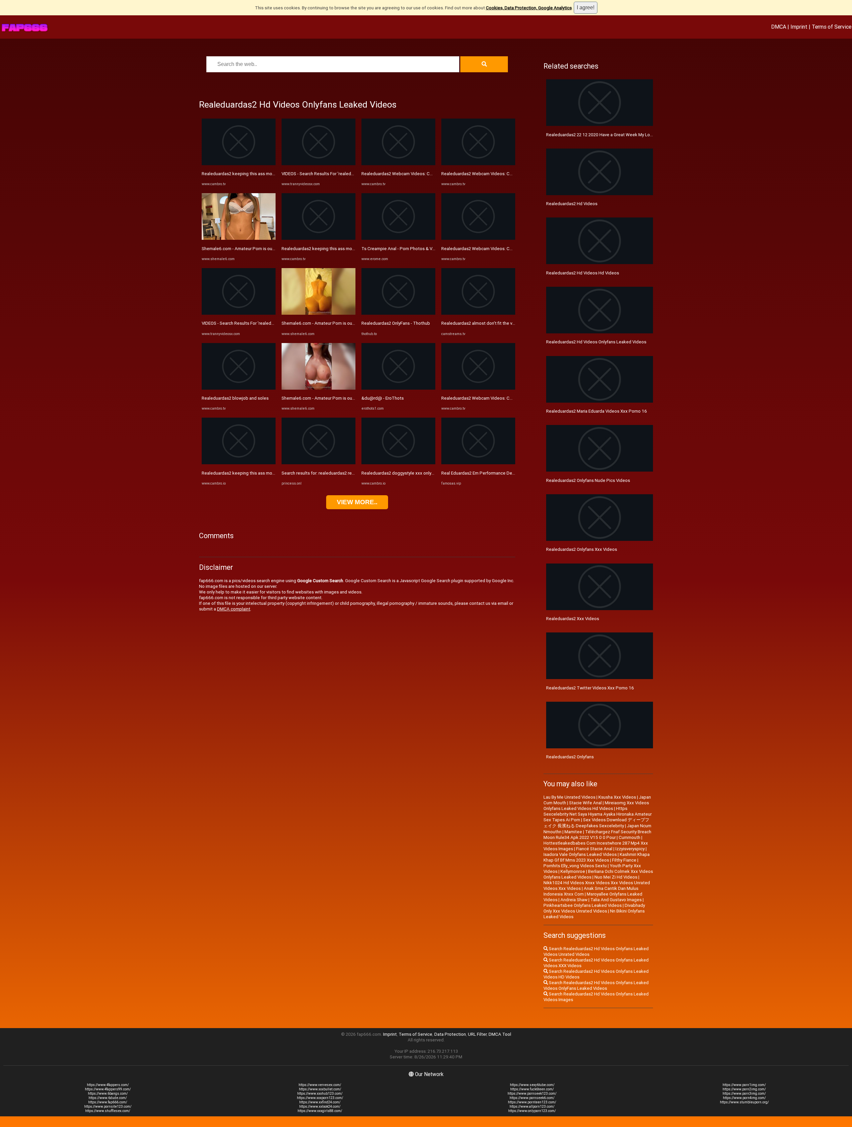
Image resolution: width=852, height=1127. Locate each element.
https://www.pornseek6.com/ (532, 1098)
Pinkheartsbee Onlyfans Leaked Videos (582, 905)
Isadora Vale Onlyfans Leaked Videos (580, 854)
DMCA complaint (233, 609)
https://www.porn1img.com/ (744, 1085)
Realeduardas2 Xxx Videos (572, 618)
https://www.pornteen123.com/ (532, 1102)
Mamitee (573, 832)
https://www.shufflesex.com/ (107, 1111)
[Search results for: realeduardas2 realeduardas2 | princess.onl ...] (318, 463)
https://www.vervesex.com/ (320, 1085)
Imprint (798, 26)
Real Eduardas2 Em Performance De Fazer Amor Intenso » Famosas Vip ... (513, 473)
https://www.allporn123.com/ (532, 1106)
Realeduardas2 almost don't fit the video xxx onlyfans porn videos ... (508, 323)
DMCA (778, 26)
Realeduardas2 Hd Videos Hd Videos (582, 273)
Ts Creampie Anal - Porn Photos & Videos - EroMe (410, 248)
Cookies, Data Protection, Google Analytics (529, 8)
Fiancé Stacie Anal (594, 849)
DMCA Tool (500, 1034)
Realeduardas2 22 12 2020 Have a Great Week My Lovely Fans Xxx (611, 135)
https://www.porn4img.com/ (744, 1098)
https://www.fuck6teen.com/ (532, 1089)
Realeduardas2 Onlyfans (570, 757)
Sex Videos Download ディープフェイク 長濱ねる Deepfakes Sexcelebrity (596, 823)
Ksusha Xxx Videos (617, 797)
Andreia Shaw (573, 900)
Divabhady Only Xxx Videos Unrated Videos (594, 908)
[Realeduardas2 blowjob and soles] (239, 388)
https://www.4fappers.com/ (108, 1085)
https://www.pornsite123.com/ (107, 1106)
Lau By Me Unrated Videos (569, 797)
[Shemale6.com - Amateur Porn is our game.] (239, 238)
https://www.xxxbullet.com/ (320, 1089)
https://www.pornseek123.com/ (532, 1093)
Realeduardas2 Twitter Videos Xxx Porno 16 (590, 688)
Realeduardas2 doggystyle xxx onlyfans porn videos (412, 473)
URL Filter (477, 1034)
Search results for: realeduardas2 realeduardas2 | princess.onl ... (344, 473)
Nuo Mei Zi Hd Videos (615, 877)
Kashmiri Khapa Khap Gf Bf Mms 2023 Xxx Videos (596, 857)
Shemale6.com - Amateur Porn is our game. (244, 248)
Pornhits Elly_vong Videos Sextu (575, 866)
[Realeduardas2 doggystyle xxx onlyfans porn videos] (398, 463)
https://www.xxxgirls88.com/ (320, 1111)
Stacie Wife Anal (585, 803)
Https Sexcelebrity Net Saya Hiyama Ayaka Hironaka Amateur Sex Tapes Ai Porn (597, 814)
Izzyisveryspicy (630, 849)
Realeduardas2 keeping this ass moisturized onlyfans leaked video (268, 174)
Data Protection (450, 1034)
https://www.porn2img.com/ (744, 1089)
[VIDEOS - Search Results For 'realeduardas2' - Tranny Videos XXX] (239, 313)
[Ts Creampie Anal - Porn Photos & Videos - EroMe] (398, 238)
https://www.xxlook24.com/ (319, 1106)
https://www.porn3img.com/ (744, 1093)
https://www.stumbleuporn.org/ (744, 1102)
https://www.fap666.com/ (107, 1102)
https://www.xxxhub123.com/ (319, 1093)
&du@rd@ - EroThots (382, 398)
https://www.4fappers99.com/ (108, 1089)
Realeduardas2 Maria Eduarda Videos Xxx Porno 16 (596, 411)
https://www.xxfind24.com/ (319, 1102)
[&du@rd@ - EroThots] (398, 388)
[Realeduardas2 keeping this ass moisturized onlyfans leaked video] (239, 164)
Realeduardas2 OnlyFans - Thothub (395, 323)
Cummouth (629, 837)
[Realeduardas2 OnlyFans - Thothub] (398, 313)
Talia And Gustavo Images (616, 900)
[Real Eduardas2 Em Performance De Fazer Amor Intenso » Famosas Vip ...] (478, 463)
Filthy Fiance (624, 860)
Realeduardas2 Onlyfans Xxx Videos (581, 549)
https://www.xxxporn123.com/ (320, 1098)
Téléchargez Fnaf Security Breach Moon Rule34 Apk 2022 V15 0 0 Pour (597, 834)
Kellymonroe (572, 871)
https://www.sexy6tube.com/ (532, 1085)
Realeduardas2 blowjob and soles (235, 398)
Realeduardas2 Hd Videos (571, 203)
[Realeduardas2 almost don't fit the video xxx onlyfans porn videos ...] (478, 313)
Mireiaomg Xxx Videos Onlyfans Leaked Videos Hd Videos (596, 805)
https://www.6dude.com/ (108, 1098)
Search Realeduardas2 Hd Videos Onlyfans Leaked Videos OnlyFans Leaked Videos (596, 985)
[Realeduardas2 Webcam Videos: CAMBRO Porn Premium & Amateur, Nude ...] (398, 164)
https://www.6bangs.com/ (108, 1093)
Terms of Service (831, 26)
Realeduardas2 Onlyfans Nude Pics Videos (588, 480)
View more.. (357, 502)
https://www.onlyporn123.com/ (532, 1111)
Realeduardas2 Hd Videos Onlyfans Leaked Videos (596, 342)
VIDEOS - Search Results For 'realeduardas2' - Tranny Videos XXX (265, 323)
